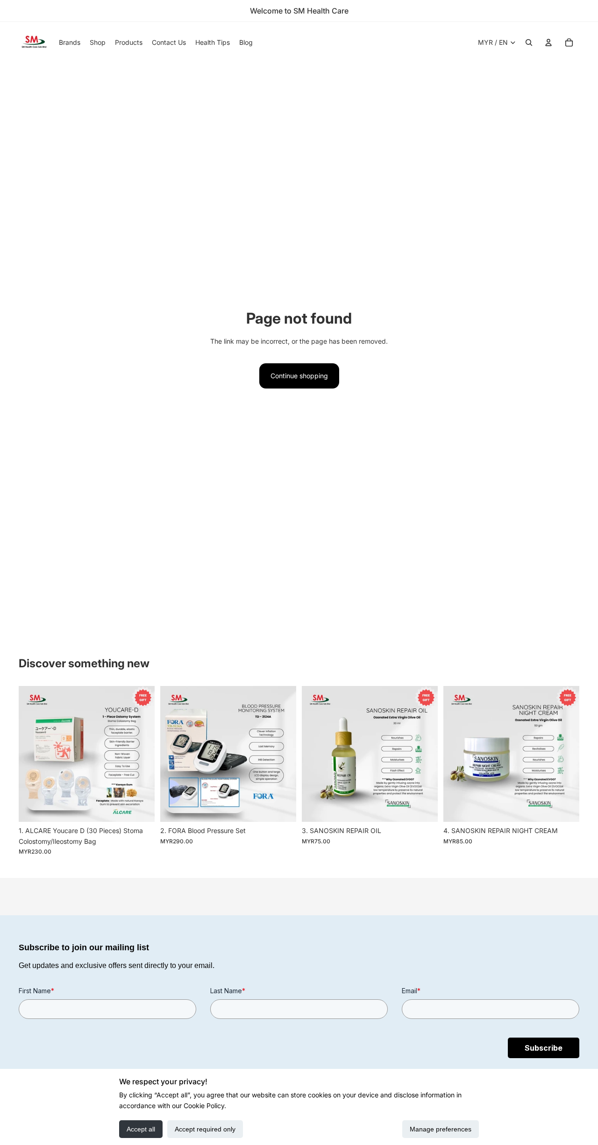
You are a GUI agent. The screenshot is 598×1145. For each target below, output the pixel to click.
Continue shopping (299, 376)
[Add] (140, 807)
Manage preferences (440, 1129)
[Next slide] (141, 754)
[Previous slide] (33, 754)
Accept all (141, 1129)
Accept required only (205, 1129)
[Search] (529, 42)
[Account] (548, 42)
